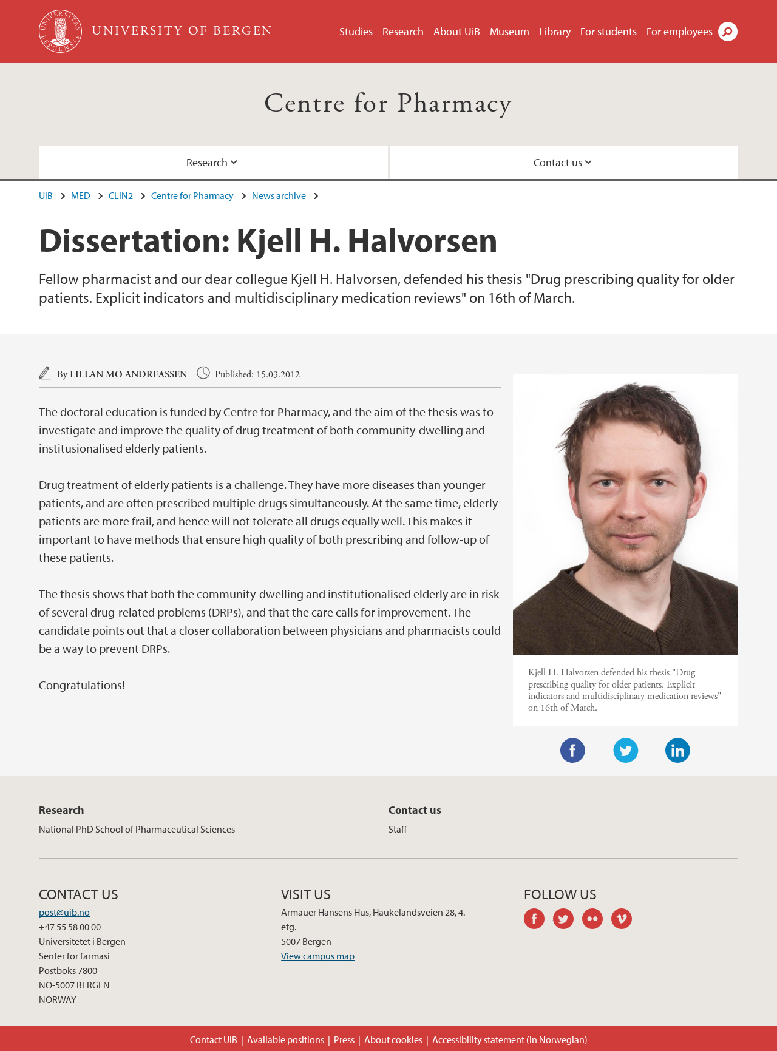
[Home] (61, 31)
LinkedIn (678, 750)
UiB (46, 195)
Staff (397, 829)
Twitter (626, 750)
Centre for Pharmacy (388, 104)
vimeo (625, 920)
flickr (596, 920)
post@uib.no (64, 912)
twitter (567, 920)
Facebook (573, 750)
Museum (509, 31)
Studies (356, 31)
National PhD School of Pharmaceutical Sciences (137, 829)
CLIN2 (121, 195)
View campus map (318, 956)
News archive (279, 195)
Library (555, 31)
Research (403, 31)
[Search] (728, 32)
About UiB (456, 31)
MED (80, 195)
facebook (538, 920)
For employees (679, 31)
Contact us (558, 162)
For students (608, 31)
